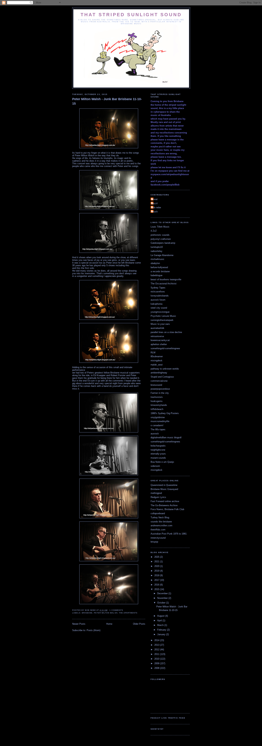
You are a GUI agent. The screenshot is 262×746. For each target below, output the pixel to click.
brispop (154, 541)
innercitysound (158, 537)
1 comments (116, 610)
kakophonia (156, 304)
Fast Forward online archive (165, 501)
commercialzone (159, 381)
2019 (157, 570)
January (161, 634)
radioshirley (156, 251)
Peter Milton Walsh (105, 613)
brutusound (156, 385)
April (160, 620)
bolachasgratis (158, 445)
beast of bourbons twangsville (166, 279)
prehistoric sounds (160, 235)
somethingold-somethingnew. (165, 441)
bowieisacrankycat (160, 340)
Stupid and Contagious (162, 376)
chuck (154, 211)
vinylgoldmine (158, 417)
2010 (157, 658)
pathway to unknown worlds (165, 368)
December (162, 593)
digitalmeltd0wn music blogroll (166, 437)
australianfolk (157, 328)
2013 (157, 645)
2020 (157, 566)
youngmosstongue (160, 312)
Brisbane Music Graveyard (164, 489)
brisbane (87, 613)
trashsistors (157, 397)
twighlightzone (158, 449)
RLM (153, 352)
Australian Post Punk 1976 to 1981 (169, 533)
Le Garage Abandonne (162, 255)
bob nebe (156, 207)
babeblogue (156, 275)
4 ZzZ (154, 230)
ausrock (155, 433)
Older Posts (139, 624)
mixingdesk (156, 360)
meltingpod (156, 493)
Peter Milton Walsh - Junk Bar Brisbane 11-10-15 (107, 101)
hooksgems (157, 401)
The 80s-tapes (158, 429)
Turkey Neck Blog (160, 517)
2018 (157, 575)
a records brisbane (160, 271)
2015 (157, 589)
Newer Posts (78, 624)
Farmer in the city (160, 393)
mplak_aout (157, 364)
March (160, 625)
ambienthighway (159, 372)
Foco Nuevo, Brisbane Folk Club (167, 509)
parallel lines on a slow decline (166, 332)
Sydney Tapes (158, 287)
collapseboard (158, 513)
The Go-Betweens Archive (164, 505)
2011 (157, 654)
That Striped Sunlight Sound (131, 14)
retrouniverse (157, 336)
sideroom (155, 466)
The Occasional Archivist (163, 283)
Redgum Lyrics (158, 497)
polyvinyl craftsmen (161, 239)
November (162, 598)
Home (109, 624)
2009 (157, 663)
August (161, 616)
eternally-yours (158, 453)
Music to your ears (160, 324)
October (161, 602)
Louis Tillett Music (160, 226)
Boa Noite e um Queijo (162, 462)
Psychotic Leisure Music (163, 316)
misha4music (157, 259)
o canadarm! (157, 425)
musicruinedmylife (160, 421)
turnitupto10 (157, 247)
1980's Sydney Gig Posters (165, 413)
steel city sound (159, 307)
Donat (154, 199)
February (162, 629)
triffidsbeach (157, 409)
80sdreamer (157, 356)
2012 (157, 649)
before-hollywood (159, 267)
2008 (157, 668)
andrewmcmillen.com (161, 525)
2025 (157, 557)
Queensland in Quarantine (164, 485)
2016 (157, 584)
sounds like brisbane (161, 521)
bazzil (154, 203)
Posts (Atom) (93, 630)
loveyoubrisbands (160, 295)
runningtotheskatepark (162, 320)
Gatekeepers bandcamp (163, 243)
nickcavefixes (158, 291)
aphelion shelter (159, 344)
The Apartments (128, 613)
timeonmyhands (159, 405)
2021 (157, 561)
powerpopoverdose (160, 389)
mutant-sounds (158, 457)
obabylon (155, 263)
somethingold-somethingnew (165, 348)
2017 (157, 580)
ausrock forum (158, 299)
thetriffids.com (158, 529)
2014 (157, 640)
